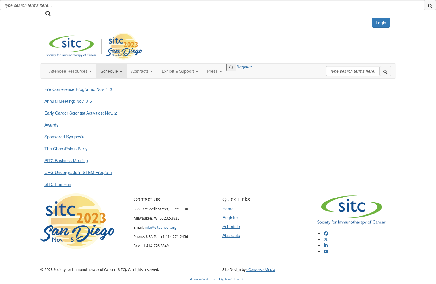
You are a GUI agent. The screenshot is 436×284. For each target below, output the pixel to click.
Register (244, 67)
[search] (430, 5)
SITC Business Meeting (66, 160)
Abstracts (231, 235)
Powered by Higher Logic (218, 279)
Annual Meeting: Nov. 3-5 (68, 101)
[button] (70, 71)
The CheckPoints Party (65, 149)
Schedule (231, 226)
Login (381, 23)
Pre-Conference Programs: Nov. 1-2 (78, 89)
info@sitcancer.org (160, 227)
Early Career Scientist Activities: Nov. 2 (80, 113)
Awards (51, 125)
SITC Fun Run (57, 184)
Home (228, 209)
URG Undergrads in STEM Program (78, 172)
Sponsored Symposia (64, 137)
